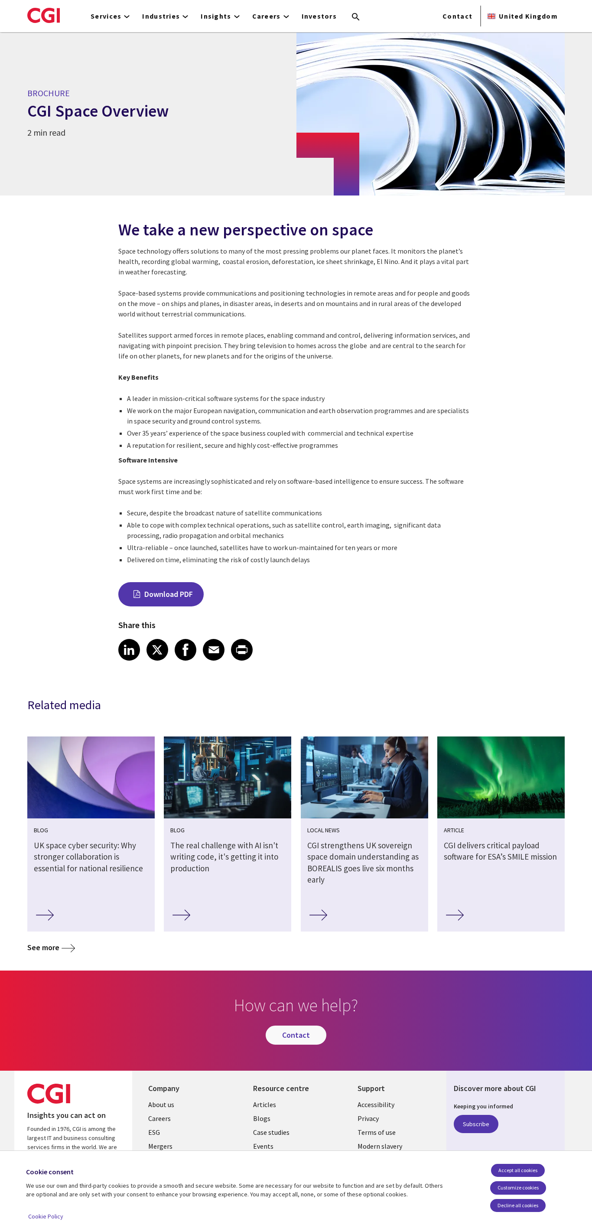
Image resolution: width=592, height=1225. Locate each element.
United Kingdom (528, 16)
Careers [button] (266, 16)
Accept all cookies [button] (517, 1170)
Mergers (160, 1146)
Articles (264, 1104)
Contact (457, 16)
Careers (159, 1118)
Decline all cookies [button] (518, 1205)
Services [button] (106, 16)
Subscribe (476, 1124)
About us (161, 1104)
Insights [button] (216, 16)
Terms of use (377, 1132)
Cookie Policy (45, 1216)
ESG (154, 1132)
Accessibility (376, 1104)
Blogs (261, 1118)
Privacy (368, 1118)
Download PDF (168, 594)
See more (43, 947)
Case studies (271, 1132)
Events (263, 1146)
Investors (319, 16)
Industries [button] (161, 16)
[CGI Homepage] (43, 15)
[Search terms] (356, 17)
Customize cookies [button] (518, 1187)
